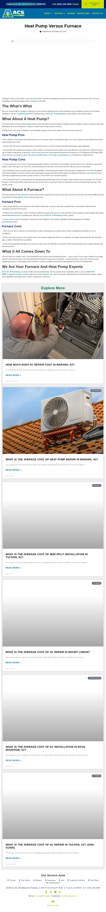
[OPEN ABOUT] (51, 13)
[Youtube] (55, 892)
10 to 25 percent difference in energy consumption (46, 155)
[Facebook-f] (46, 892)
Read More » (13, 375)
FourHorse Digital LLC (69, 896)
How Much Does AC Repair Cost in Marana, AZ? (40, 364)
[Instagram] (50, 892)
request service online (19, 274)
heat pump (26, 124)
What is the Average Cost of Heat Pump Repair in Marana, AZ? (52, 459)
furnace (25, 195)
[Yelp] (60, 892)
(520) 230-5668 (65, 4)
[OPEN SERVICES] (64, 13)
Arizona (9, 222)
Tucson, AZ (47, 274)
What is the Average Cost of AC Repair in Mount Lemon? (48, 652)
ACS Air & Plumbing (55, 114)
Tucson (33, 98)
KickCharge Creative (42, 896)
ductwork (19, 197)
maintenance (13, 215)
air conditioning (21, 114)
